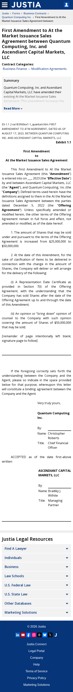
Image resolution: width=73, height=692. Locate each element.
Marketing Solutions (20, 612)
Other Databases (17, 603)
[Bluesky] (44, 635)
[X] (50, 635)
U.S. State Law (15, 594)
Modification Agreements (49, 69)
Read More (12, 108)
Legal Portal (36, 651)
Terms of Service (36, 671)
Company (36, 657)
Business (11, 566)
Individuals (13, 557)
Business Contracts (35, 13)
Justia (5, 13)
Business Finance (15, 69)
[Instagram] (34, 635)
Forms (16, 13)
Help (36, 664)
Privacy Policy (36, 678)
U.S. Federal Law (17, 585)
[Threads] (39, 635)
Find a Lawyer (15, 548)
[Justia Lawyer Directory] (55, 635)
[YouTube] (23, 635)
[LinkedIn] (17, 635)
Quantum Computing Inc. (17, 17)
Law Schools (14, 576)
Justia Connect (36, 644)
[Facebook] (28, 635)
